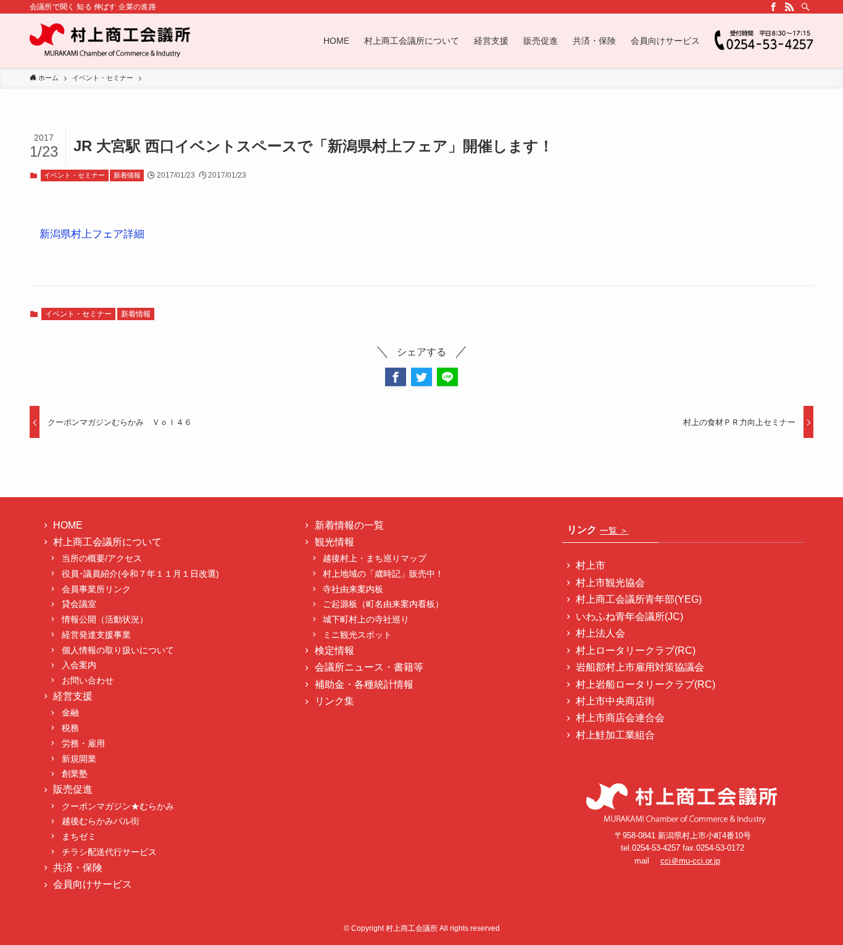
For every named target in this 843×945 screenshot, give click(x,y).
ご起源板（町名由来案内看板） (383, 604)
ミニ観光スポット (357, 635)
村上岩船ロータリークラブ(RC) (645, 684)
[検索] (805, 7)
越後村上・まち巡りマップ (374, 558)
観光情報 (334, 542)
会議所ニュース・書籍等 (369, 667)
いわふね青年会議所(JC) (629, 616)
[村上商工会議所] (111, 40)
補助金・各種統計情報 (364, 684)
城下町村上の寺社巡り (366, 619)
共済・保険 (77, 867)
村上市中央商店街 (615, 701)
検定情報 (334, 650)
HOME (68, 525)
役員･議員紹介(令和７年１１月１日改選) (140, 574)
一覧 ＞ (614, 530)
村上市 (590, 565)
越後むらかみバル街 (100, 821)
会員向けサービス (92, 884)
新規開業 (79, 759)
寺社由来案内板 (353, 589)
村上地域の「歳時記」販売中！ (383, 574)
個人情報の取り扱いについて (118, 650)
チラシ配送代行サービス (109, 852)
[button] (395, 377)
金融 (70, 712)
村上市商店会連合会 (620, 717)
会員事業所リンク (96, 589)
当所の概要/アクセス (102, 558)
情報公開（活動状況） (105, 619)
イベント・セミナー (74, 175)
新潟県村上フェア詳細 (91, 234)
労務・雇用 (83, 743)
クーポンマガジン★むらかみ (122, 806)
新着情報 (127, 175)
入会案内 (79, 665)
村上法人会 (600, 633)
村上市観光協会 (610, 582)
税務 (70, 728)
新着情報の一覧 (349, 525)
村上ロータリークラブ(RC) (636, 650)
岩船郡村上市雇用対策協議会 (640, 667)
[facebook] (773, 7)
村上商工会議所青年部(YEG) (639, 599)
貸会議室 (79, 604)
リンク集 (334, 701)
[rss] (789, 7)
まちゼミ (79, 836)
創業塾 (75, 773)
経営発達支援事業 (96, 635)
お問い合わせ (88, 680)
